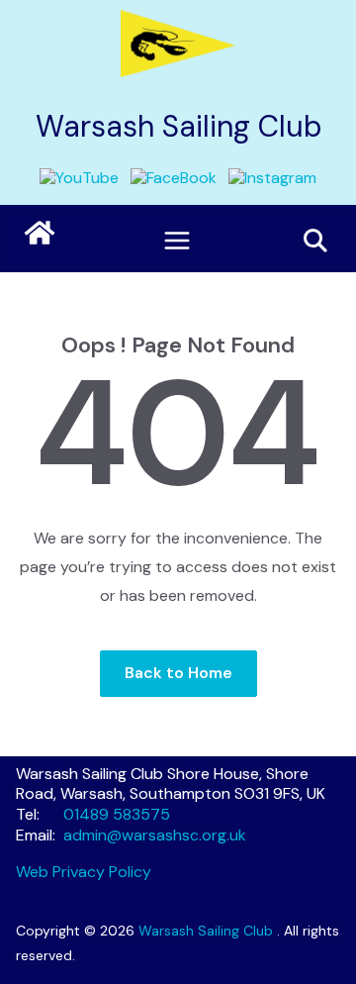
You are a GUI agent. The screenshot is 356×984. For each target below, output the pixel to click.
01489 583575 (116, 814)
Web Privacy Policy (83, 871)
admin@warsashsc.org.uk (154, 835)
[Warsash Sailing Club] (39, 232)
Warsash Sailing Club (178, 126)
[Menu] (177, 240)
